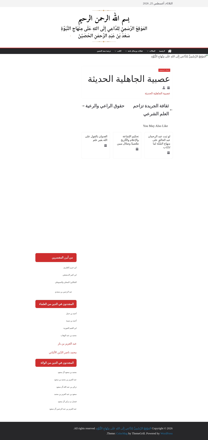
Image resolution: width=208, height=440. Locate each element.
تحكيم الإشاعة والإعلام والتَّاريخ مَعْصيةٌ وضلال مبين (128, 140)
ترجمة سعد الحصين (104, 51)
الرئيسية (162, 51)
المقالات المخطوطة (164, 70)
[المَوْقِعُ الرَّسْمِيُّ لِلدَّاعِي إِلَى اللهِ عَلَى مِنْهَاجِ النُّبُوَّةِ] (170, 51)
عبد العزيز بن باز (67, 343)
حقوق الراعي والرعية (104, 105)
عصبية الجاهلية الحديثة (157, 93)
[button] (148, 51)
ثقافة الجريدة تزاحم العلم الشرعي (151, 109)
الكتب (119, 51)
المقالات (152, 51)
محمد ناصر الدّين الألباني (63, 352)
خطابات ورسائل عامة (135, 51)
